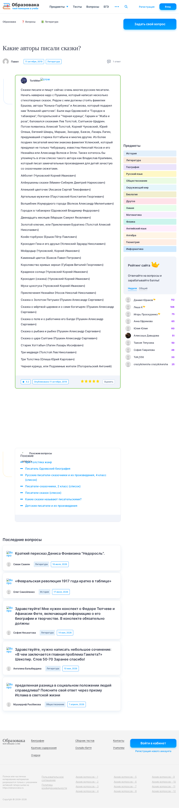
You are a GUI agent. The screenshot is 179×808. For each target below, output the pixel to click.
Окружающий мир (137, 187)
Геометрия (132, 242)
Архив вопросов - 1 (87, 776)
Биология (132, 194)
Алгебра (131, 235)
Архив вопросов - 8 (125, 791)
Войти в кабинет (153, 743)
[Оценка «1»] (82, 382)
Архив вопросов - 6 (125, 781)
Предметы (57, 6)
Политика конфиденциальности (54, 786)
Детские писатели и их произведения (51, 505)
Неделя (132, 288)
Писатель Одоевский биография (47, 468)
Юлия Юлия (141, 328)
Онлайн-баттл (83, 747)
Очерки (35, 755)
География (132, 167)
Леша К (138, 307)
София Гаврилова (144, 349)
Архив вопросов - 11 (163, 786)
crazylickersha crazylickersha (151, 364)
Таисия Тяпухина (144, 342)
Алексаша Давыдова (146, 335)
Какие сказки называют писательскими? (53, 499)
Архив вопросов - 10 (164, 781)
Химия (130, 207)
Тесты (77, 6)
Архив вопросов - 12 (164, 791)
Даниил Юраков (143, 299)
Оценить (108, 381)
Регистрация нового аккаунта (153, 751)
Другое (130, 201)
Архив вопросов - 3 (87, 786)
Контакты (118, 740)
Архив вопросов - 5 (125, 776)
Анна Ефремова (143, 321)
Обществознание (55, 704)
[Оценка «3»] (90, 382)
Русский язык (134, 173)
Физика (130, 221)
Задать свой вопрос (149, 24)
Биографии (37, 740)
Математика (134, 214)
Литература (53, 61)
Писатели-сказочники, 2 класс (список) (53, 486)
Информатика (134, 248)
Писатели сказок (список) (43, 492)
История (44, 592)
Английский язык (136, 228)
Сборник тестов (84, 740)
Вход (168, 6)
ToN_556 (139, 357)
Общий (143, 288)
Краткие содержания (44, 747)
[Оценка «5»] (97, 382)
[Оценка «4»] (93, 382)
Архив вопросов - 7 (125, 786)
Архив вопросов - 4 (87, 791)
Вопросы (92, 6)
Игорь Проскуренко (146, 314)
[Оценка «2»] (86, 382)
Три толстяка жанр (38, 462)
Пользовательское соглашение (53, 778)
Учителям (118, 747)
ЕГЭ (106, 6)
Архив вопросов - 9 (163, 776)
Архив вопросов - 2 (87, 781)
